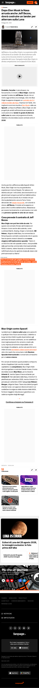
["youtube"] (11, 580)
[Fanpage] (19, 634)
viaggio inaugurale (18, 203)
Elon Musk (25, 105)
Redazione (31, 601)
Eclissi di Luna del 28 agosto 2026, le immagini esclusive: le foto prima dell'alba (19, 545)
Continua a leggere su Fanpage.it (19, 402)
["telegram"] (24, 580)
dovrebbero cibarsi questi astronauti (24, 350)
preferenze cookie (6, 603)
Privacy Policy (23, 598)
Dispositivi (4, 465)
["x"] (16, 580)
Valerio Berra (14, 27)
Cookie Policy (5, 601)
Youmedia (4, 598)
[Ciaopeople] (19, 683)
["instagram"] (7, 580)
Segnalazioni (13, 598)
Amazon (5, 7)
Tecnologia (11, 465)
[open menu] (2, 2)
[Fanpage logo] (10, 2)
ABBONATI (30, 2)
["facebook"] (20, 580)
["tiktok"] (3, 580)
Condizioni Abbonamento (18, 601)
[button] (36, 27)
